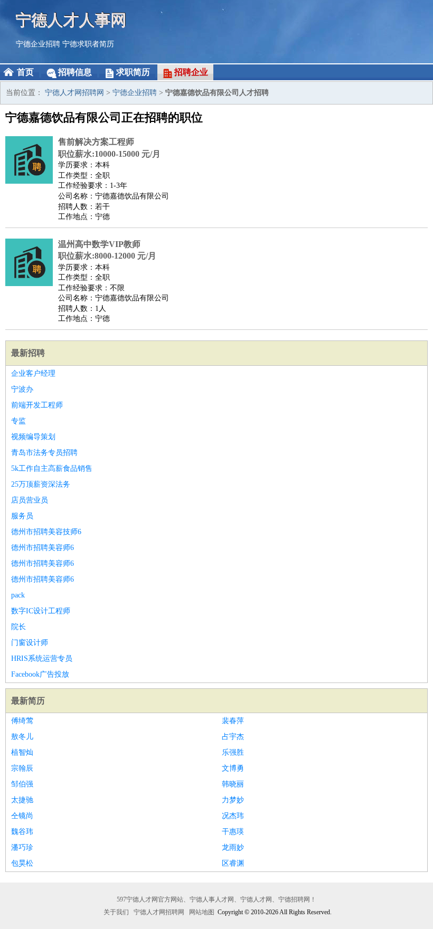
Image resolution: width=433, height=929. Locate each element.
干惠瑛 (233, 832)
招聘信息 (75, 72)
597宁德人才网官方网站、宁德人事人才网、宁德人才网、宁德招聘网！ (216, 899)
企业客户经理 (33, 373)
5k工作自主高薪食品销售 (51, 468)
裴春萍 (233, 721)
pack (18, 595)
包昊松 (22, 863)
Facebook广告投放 (40, 674)
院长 (18, 627)
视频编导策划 (33, 437)
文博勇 (233, 768)
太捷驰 (22, 800)
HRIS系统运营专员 (41, 658)
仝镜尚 (22, 816)
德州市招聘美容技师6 (46, 532)
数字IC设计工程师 (40, 611)
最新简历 (28, 700)
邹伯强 (22, 784)
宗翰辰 (22, 768)
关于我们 (116, 912)
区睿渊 (233, 863)
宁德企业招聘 (38, 44)
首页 (25, 72)
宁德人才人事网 (71, 20)
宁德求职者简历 (88, 44)
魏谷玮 (22, 832)
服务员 (22, 516)
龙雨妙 (233, 847)
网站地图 (201, 912)
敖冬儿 (22, 737)
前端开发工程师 (37, 405)
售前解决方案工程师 (96, 141)
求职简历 (133, 72)
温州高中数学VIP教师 (99, 244)
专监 (18, 421)
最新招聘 (28, 352)
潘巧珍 (22, 847)
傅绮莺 (22, 721)
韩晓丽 (233, 784)
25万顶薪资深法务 (40, 484)
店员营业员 (29, 500)
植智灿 (22, 752)
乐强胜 (233, 752)
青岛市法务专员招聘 (44, 453)
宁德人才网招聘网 (74, 93)
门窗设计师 (29, 643)
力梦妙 (233, 800)
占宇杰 (233, 737)
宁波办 (22, 389)
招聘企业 (191, 72)
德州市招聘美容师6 (42, 548)
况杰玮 (233, 816)
